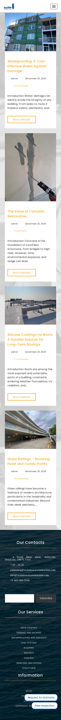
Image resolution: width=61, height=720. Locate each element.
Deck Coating (29, 627)
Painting (29, 658)
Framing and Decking (28, 632)
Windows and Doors (28, 663)
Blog (29, 691)
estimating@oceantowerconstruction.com (33, 570)
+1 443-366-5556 (20, 580)
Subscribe (46, 598)
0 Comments (21, 85)
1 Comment (20, 230)
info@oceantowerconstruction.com (29, 575)
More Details (21, 119)
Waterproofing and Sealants (29, 637)
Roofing (29, 647)
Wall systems (29, 642)
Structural (29, 668)
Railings (29, 652)
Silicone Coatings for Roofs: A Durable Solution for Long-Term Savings (30, 339)
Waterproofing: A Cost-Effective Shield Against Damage (27, 66)
